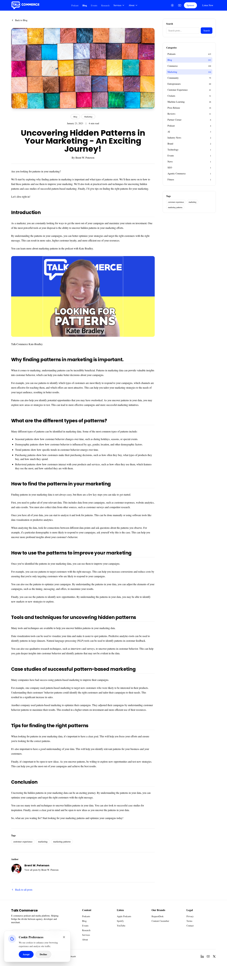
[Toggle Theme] (172, 5)
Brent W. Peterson (84, 157)
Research (105, 5)
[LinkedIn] (202, 956)
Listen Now (207, 5)
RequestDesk (158, 916)
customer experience (22, 841)
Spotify (120, 920)
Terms (189, 920)
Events (94, 5)
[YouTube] (179, 5)
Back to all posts (23, 889)
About (131, 5)
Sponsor (190, 5)
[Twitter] (214, 956)
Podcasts (86, 916)
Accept (26, 954)
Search (206, 30)
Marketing (88, 116)
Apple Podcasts (124, 916)
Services (117, 5)
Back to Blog (21, 20)
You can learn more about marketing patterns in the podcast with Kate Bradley (52, 248)
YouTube (121, 925)
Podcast (74, 5)
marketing (43, 841)
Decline (43, 954)
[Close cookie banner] (64, 937)
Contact (190, 925)
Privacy (190, 916)
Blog (84, 5)
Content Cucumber (160, 920)
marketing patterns (62, 841)
